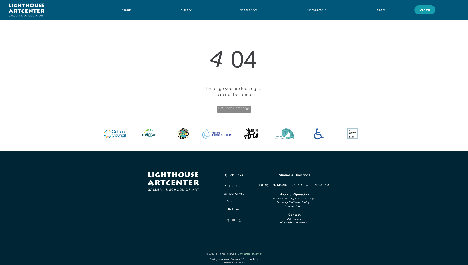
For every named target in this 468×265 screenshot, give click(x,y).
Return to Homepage (234, 108)
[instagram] (239, 220)
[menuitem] (128, 10)
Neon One (241, 262)
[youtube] (233, 220)
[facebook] (228, 220)
